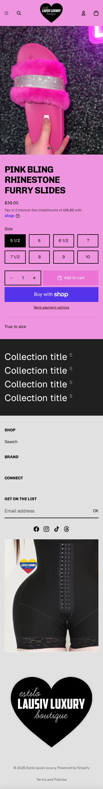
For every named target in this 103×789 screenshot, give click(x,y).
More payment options (51, 307)
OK (95, 510)
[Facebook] (36, 529)
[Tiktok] (56, 529)
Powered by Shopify (73, 768)
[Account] (83, 13)
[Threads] (66, 529)
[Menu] (6, 13)
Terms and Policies (51, 779)
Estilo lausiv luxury (41, 768)
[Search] (19, 13)
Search (11, 441)
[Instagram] (46, 529)
